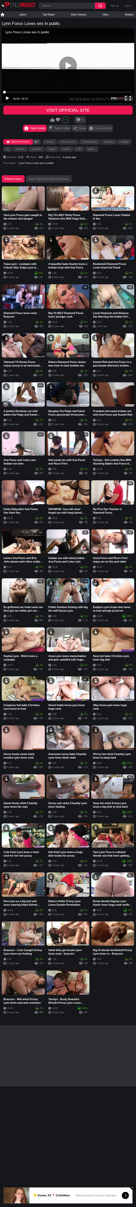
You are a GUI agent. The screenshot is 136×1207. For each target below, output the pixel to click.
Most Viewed (78, 14)
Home (2, 14)
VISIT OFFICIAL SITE (68, 110)
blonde (66, 149)
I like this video (52, 119)
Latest (22, 14)
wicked (50, 142)
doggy (52, 149)
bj (8, 149)
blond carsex (68, 142)
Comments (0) (103, 128)
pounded (36, 149)
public (91, 149)
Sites (105, 14)
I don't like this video (58, 119)
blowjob (20, 149)
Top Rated (48, 14)
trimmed (108, 142)
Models (129, 14)
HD (79, 149)
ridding (124, 142)
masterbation (90, 142)
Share (82, 128)
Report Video (62, 128)
